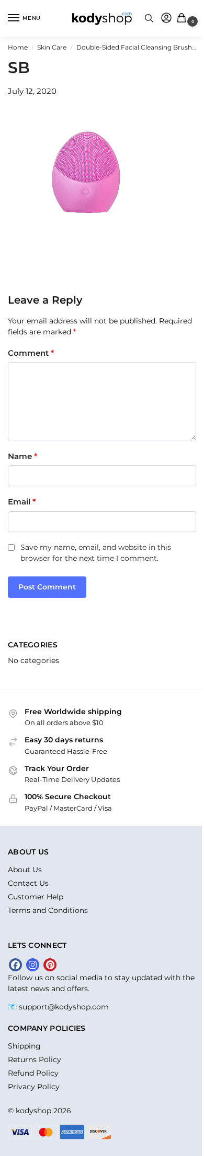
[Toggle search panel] (149, 18)
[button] (184, 19)
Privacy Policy (34, 1086)
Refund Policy (33, 1073)
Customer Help (35, 896)
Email (22, 502)
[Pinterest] (49, 964)
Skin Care (51, 47)
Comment (31, 353)
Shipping (24, 1046)
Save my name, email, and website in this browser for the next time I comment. (95, 553)
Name (22, 456)
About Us (25, 869)
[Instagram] (32, 964)
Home (18, 47)
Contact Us (28, 883)
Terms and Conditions (48, 910)
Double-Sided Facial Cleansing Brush (134, 47)
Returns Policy (34, 1059)
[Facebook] (15, 964)
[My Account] (166, 18)
